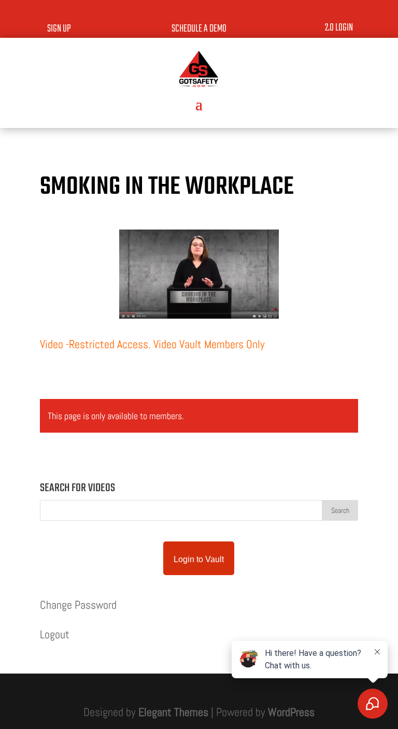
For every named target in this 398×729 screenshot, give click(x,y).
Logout (54, 634)
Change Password (78, 604)
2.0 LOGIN (339, 28)
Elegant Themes (173, 712)
